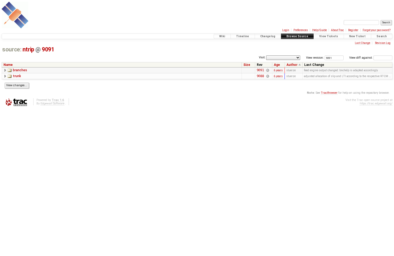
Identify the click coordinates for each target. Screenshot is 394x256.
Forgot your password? (377, 30)
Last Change (362, 43)
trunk (17, 76)
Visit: (262, 57)
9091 (48, 49)
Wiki (222, 36)
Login (285, 30)
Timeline (242, 36)
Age (277, 65)
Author (292, 65)
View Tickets (328, 36)
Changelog (268, 36)
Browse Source (297, 36)
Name (8, 65)
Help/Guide (319, 30)
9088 (260, 76)
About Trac (337, 30)
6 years (278, 70)
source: (11, 49)
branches (20, 70)
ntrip (28, 49)
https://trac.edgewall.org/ (376, 103)
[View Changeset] (267, 70)
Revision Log (383, 43)
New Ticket (357, 36)
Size (246, 65)
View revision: (315, 57)
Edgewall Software (52, 103)
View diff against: (361, 57)
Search (382, 36)
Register (353, 30)
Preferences (300, 30)
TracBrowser (329, 93)
